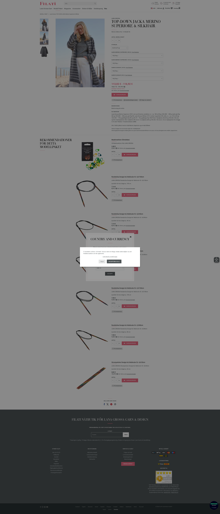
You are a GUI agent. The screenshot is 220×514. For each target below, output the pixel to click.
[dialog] (110, 257)
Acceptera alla (114, 261)
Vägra (102, 261)
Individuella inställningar (110, 256)
